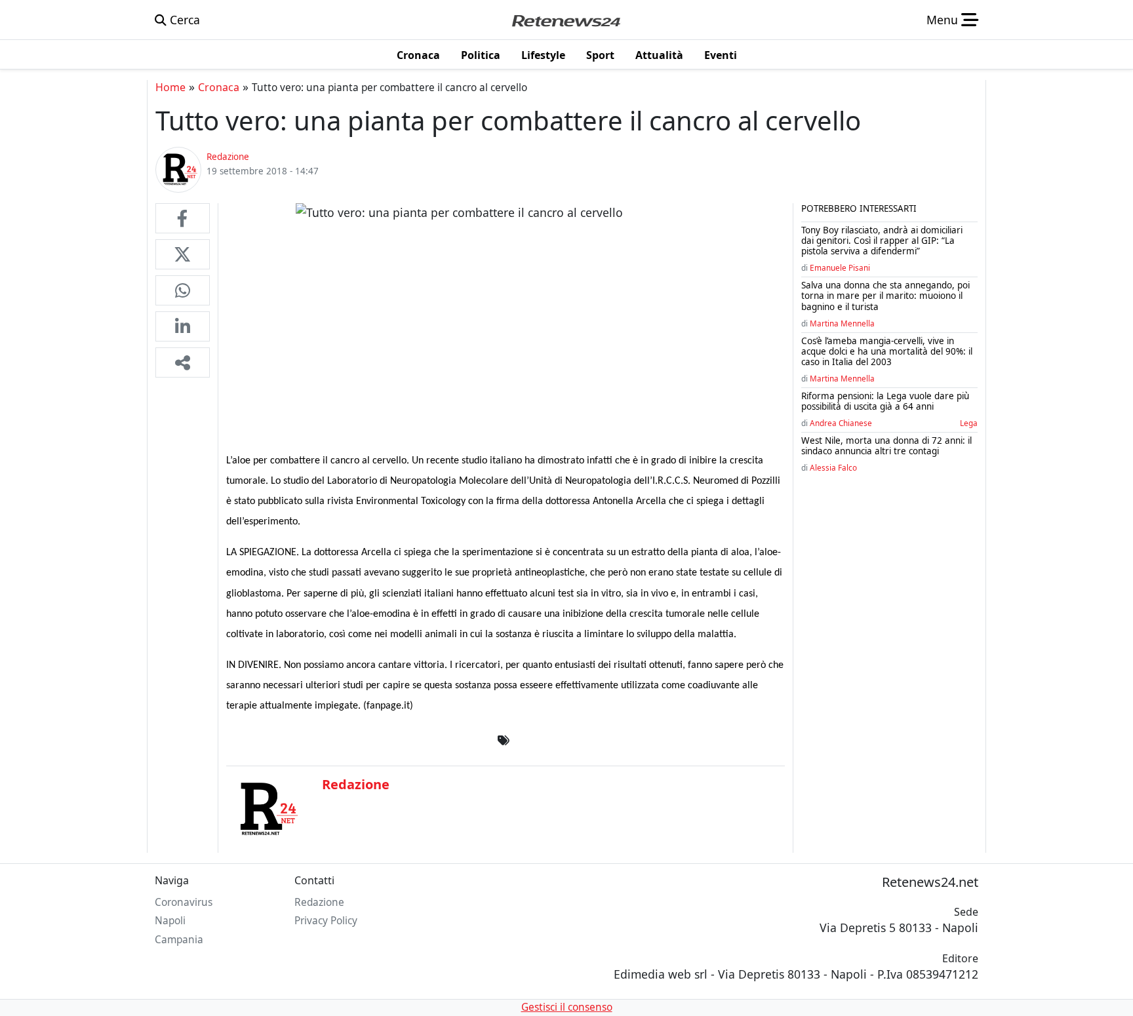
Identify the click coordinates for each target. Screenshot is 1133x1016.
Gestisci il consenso (566, 1007)
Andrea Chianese (841, 423)
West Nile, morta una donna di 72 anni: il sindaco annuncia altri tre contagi (886, 445)
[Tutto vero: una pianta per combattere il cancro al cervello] (182, 218)
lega (969, 423)
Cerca (183, 20)
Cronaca (218, 87)
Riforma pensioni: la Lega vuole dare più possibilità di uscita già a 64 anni (885, 401)
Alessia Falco (833, 467)
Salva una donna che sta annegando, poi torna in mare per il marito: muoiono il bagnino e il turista (885, 295)
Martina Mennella (842, 323)
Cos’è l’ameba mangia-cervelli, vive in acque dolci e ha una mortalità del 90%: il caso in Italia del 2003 (886, 351)
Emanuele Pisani (840, 267)
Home (170, 87)
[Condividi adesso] (182, 362)
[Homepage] (565, 20)
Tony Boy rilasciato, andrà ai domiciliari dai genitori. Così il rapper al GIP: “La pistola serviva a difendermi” (882, 240)
